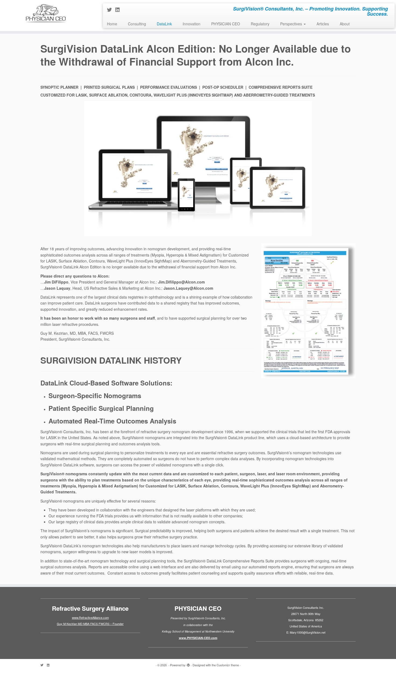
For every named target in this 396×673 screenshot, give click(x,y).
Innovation (191, 23)
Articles (323, 23)
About (345, 23)
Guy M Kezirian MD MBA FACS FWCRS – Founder (90, 623)
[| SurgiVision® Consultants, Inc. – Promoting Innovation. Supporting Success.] (45, 13)
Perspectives (291, 23)
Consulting (137, 23)
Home (112, 23)
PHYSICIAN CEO (225, 23)
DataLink (164, 23)
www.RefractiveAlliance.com (90, 617)
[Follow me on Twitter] (111, 9)
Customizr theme (228, 665)
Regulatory (260, 23)
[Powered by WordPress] (188, 664)
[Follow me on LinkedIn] (119, 9)
